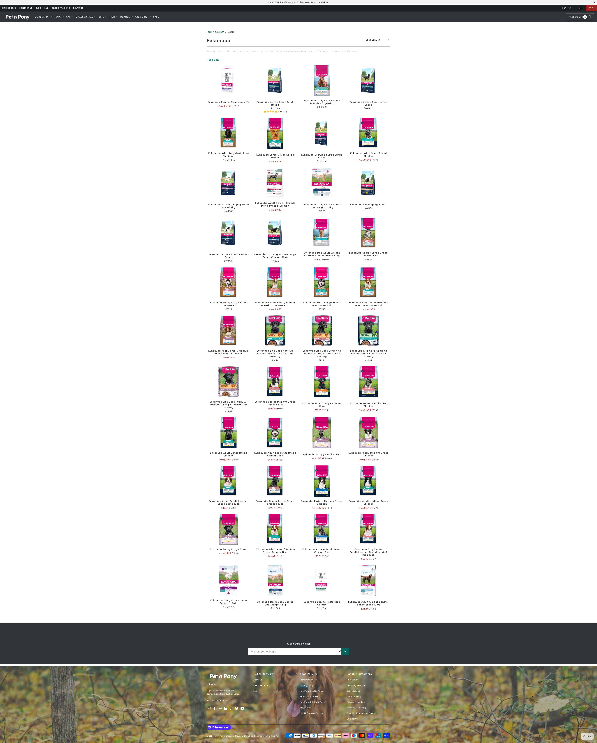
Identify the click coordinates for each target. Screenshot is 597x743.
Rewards (78, 8)
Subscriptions (353, 691)
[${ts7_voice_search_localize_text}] (585, 17)
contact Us (25, 8)
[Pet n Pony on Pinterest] (231, 708)
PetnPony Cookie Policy (311, 691)
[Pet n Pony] (17, 17)
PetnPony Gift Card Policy (312, 702)
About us (257, 679)
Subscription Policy (309, 696)
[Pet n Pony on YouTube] (242, 708)
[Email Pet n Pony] (209, 708)
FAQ (46, 8)
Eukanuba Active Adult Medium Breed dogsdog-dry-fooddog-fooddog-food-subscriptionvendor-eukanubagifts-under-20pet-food (228, 232)
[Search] (590, 17)
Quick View (228, 87)
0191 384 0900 (9, 8)
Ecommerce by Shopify (266, 736)
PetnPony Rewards (356, 685)
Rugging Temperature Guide (361, 713)
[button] (44, 17)
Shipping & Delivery (356, 707)
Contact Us (352, 718)
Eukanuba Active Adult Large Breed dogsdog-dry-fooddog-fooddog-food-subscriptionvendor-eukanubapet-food (368, 80)
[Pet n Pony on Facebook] (214, 708)
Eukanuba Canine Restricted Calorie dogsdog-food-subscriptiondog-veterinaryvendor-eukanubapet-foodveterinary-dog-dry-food (322, 580)
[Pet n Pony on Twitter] (236, 708)
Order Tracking (61, 8)
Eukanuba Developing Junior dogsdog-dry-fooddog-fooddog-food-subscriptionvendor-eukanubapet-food (368, 183)
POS (248, 736)
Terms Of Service (308, 679)
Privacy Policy (306, 685)
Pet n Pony (219, 736)
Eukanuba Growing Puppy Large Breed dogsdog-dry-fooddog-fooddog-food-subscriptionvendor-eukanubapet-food (322, 133)
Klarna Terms (306, 707)
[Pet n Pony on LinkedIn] (225, 708)
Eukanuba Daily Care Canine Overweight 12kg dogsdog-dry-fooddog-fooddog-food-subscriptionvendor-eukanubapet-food (275, 580)
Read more (213, 59)
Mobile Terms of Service (311, 713)
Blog (38, 8)
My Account (352, 679)
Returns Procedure (356, 702)
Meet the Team (260, 685)
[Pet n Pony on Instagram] (220, 708)
